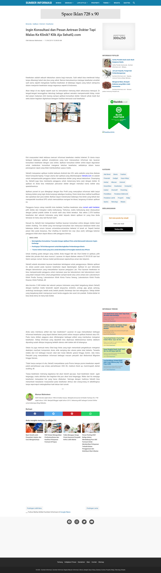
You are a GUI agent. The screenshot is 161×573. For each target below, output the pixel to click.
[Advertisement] (63, 59)
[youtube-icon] (91, 521)
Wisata (117, 3)
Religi (128, 198)
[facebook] (35, 414)
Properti (95, 3)
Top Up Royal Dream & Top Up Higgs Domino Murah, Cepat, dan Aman (114, 339)
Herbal (106, 182)
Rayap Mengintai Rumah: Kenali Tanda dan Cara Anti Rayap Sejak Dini (114, 350)
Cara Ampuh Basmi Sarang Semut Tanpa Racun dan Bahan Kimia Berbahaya (116, 314)
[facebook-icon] (69, 521)
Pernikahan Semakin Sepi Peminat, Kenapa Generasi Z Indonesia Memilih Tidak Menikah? (115, 326)
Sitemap (101, 562)
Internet (122, 182)
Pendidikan (107, 194)
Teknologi (114, 202)
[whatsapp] (90, 414)
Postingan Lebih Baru (34, 508)
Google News (65, 512)
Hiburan (114, 182)
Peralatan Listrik (109, 198)
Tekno (106, 3)
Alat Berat (107, 174)
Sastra (127, 3)
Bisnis (58, 3)
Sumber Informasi (39, 2)
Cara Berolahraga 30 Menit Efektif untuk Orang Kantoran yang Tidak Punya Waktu (113, 362)
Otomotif (114, 190)
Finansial (107, 178)
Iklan (88, 562)
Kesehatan (118, 186)
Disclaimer (81, 562)
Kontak (94, 562)
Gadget (115, 178)
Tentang (60, 562)
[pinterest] (72, 414)
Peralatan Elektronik (121, 194)
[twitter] (53, 414)
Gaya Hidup (125, 178)
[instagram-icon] (76, 521)
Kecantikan (107, 186)
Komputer (128, 186)
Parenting (123, 190)
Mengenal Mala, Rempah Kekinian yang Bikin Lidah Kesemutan (121, 84)
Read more (113, 321)
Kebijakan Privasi (70, 562)
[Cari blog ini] (134, 3)
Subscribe (119, 229)
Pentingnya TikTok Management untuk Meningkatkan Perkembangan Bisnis (58, 246)
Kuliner (106, 190)
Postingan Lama (92, 508)
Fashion (123, 174)
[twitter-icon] (84, 521)
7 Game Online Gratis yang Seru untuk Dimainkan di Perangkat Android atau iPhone (61, 250)
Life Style (81, 3)
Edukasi (68, 3)
